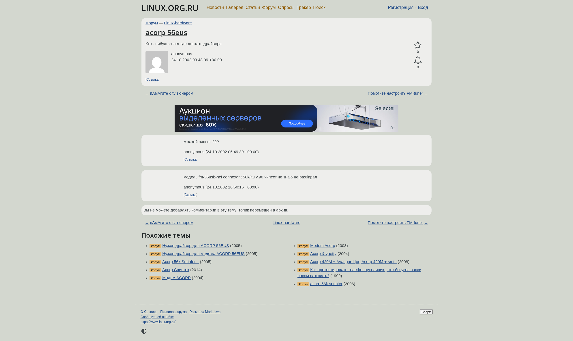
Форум (269, 7)
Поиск (319, 7)
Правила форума (173, 312)
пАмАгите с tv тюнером (171, 93)
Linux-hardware (178, 23)
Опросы (286, 7)
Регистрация (401, 7)
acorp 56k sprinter (326, 284)
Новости (215, 7)
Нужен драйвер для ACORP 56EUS (195, 245)
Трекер (304, 7)
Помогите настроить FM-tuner (395, 93)
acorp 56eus (166, 32)
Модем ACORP (176, 278)
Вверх (426, 312)
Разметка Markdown (205, 312)
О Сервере (149, 312)
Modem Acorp (322, 245)
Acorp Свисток (175, 270)
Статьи (253, 7)
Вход (423, 7)
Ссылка (152, 79)
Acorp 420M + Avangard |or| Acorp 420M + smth (353, 261)
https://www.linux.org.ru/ (158, 322)
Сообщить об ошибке (157, 317)
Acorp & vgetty (323, 253)
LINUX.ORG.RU (170, 7)
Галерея (234, 7)
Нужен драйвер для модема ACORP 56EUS (203, 253)
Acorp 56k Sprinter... (180, 261)
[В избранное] (417, 45)
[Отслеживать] (417, 60)
